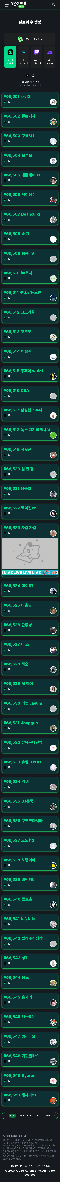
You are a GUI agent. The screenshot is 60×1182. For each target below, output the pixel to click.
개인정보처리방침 (27, 1165)
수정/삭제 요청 (43, 1165)
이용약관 (14, 1165)
